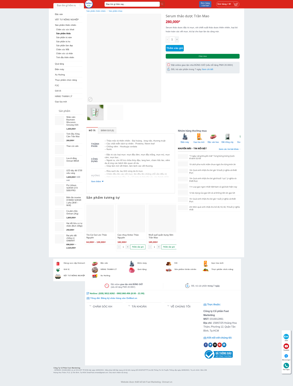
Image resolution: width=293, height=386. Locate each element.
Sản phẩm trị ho (63, 42)
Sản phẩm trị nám (64, 37)
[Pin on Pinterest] (219, 345)
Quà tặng (59, 64)
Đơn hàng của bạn (205, 4)
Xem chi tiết (207, 69)
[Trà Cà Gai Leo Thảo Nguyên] (100, 218)
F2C (57, 85)
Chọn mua (203, 56)
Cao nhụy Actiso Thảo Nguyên (128, 236)
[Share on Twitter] (210, 345)
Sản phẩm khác (63, 33)
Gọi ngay (286, 369)
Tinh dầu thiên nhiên (65, 57)
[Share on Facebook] (206, 345)
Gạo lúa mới (61, 101)
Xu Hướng (60, 74)
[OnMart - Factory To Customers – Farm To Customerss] (92, 4)
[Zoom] (90, 99)
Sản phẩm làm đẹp (64, 46)
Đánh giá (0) (107, 130)
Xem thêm (96, 181)
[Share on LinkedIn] (224, 345)
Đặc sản (59, 14)
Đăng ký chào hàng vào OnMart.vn (119, 298)
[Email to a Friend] (215, 345)
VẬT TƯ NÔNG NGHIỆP (67, 19)
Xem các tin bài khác (229, 149)
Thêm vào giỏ (174, 48)
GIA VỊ (58, 91)
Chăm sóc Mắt (62, 50)
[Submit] (162, 4)
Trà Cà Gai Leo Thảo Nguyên (96, 236)
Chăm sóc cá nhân (64, 53)
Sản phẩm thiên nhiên (65, 25)
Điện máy (59, 69)
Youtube (286, 350)
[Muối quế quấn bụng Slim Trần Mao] (162, 218)
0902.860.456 (123, 293)
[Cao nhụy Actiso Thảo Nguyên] (131, 218)
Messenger (286, 360)
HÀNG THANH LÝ (63, 96)
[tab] (92, 130)
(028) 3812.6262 (107, 293)
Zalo (286, 340)
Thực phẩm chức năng (66, 80)
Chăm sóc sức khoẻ (65, 30)
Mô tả (92, 130)
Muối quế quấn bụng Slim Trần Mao (161, 236)
